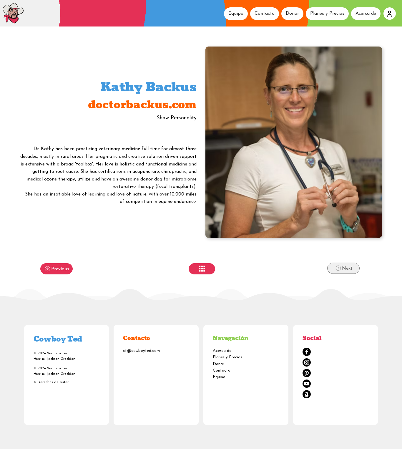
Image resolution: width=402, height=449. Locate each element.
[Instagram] (307, 362)
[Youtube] (307, 384)
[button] (389, 13)
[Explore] (202, 268)
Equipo (219, 377)
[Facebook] (307, 352)
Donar (218, 364)
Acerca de (222, 351)
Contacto (221, 370)
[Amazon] (307, 394)
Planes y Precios (227, 357)
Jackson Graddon (61, 359)
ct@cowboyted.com (141, 351)
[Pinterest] (307, 373)
